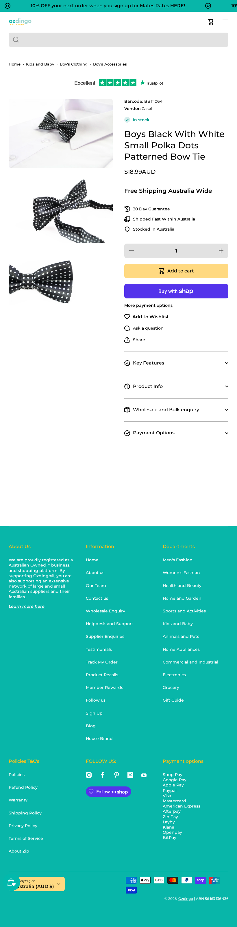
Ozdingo (185, 898)
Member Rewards (104, 687)
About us (95, 572)
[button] (211, 22)
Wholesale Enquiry (105, 611)
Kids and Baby (40, 64)
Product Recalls (102, 674)
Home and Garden (182, 598)
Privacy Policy (23, 825)
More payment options (148, 305)
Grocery (171, 687)
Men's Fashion (177, 559)
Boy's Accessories (110, 64)
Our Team (96, 585)
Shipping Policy (25, 813)
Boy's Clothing (74, 64)
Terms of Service (26, 838)
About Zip (19, 851)
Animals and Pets (181, 636)
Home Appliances (181, 649)
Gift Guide (173, 700)
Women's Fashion (181, 572)
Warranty (18, 800)
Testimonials (99, 649)
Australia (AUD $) (33, 886)
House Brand (99, 738)
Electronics (174, 674)
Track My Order (102, 662)
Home (15, 64)
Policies (17, 774)
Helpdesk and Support (109, 623)
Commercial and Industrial (190, 662)
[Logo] (20, 21)
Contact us (97, 598)
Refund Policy (23, 787)
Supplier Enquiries (105, 636)
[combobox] (118, 40)
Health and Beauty (182, 585)
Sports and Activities (184, 611)
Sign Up (94, 713)
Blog (91, 725)
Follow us (95, 700)
